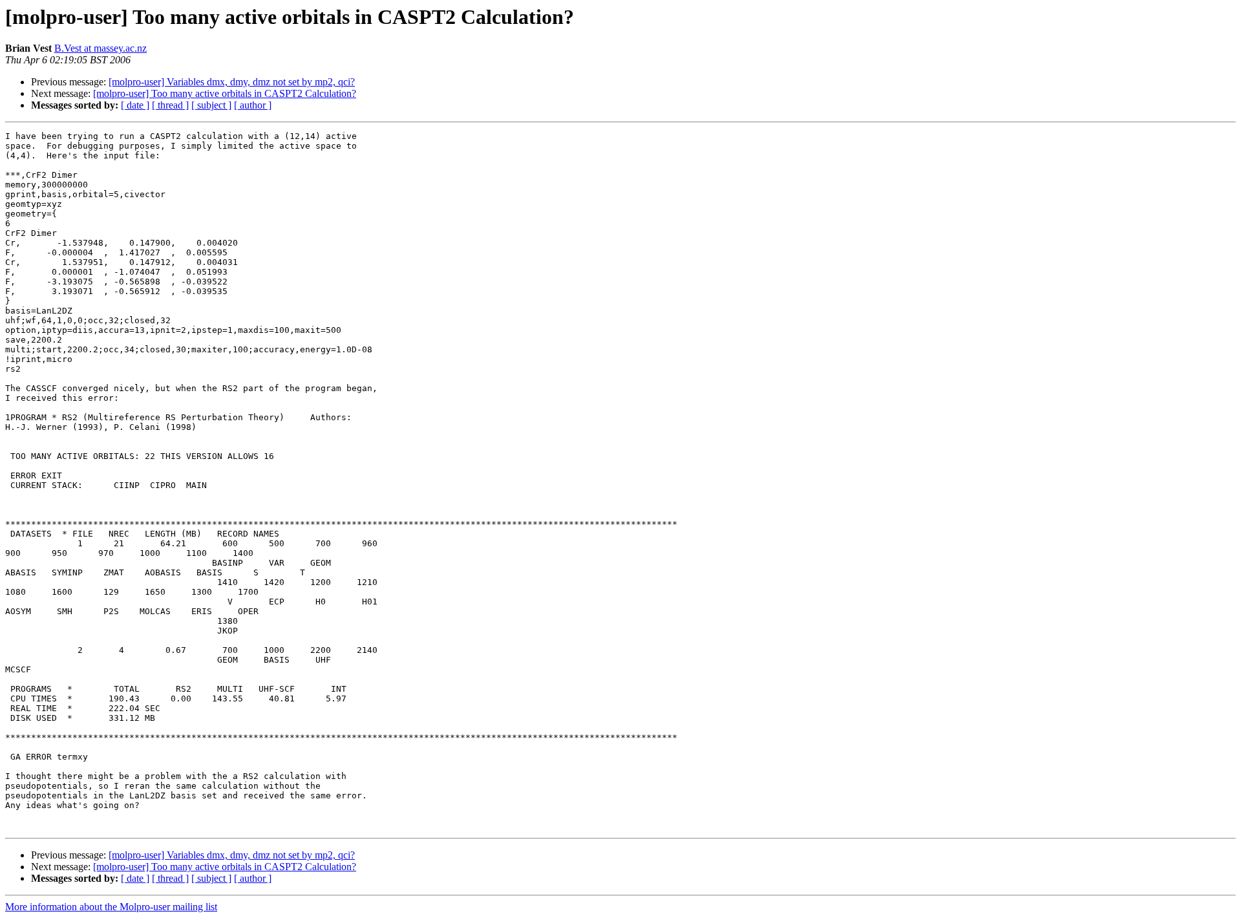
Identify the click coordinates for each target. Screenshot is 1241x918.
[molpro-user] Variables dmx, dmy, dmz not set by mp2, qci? (232, 81)
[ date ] (135, 105)
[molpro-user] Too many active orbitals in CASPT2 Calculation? (224, 93)
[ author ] (252, 105)
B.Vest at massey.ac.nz (100, 48)
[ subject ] (211, 105)
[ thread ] (170, 105)
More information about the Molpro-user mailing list (111, 906)
